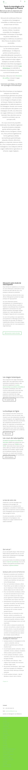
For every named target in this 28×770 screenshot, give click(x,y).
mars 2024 (5, 745)
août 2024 (5, 736)
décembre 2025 (6, 723)
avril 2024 (5, 743)
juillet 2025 (5, 731)
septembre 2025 (6, 728)
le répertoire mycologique (8, 759)
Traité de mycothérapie (13, 561)
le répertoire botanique (7, 757)
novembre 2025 (6, 724)
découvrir (8, 434)
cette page (14, 248)
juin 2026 (5, 719)
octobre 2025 (5, 726)
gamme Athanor (14, 565)
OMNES (17, 444)
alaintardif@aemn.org (11, 711)
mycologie (5, 763)
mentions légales (6, 752)
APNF (4, 446)
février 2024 (5, 747)
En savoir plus (9, 400)
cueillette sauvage (6, 756)
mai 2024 (5, 742)
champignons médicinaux (8, 754)
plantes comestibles (7, 764)
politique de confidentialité (8, 751)
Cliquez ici (5, 681)
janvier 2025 (5, 733)
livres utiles (5, 761)
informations (9, 457)
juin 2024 (5, 740)
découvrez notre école (12, 333)
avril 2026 (5, 721)
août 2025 (5, 730)
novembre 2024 (6, 735)
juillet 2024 (5, 738)
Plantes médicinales (7, 766)
